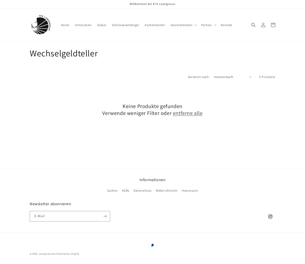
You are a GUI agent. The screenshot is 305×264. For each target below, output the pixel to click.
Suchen (112, 190)
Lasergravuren (47, 253)
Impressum (190, 190)
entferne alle (188, 113)
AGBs (125, 190)
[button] (183, 25)
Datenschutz (143, 190)
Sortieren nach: (198, 77)
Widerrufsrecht (166, 190)
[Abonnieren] (105, 216)
